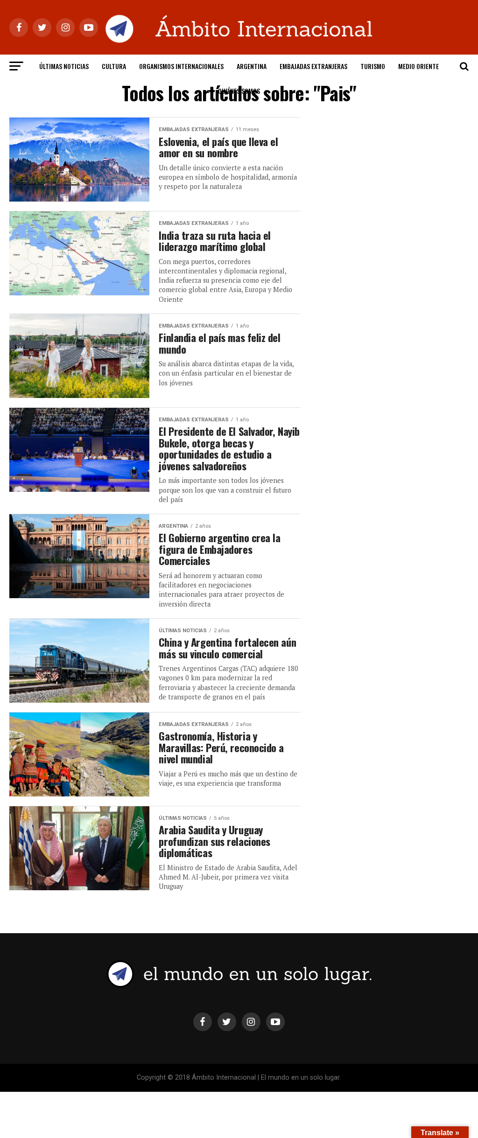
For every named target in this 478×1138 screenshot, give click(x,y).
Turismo (372, 66)
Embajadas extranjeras (313, 66)
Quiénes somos (239, 91)
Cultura (114, 66)
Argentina (252, 66)
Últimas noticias (64, 66)
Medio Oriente (418, 66)
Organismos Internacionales (181, 66)
